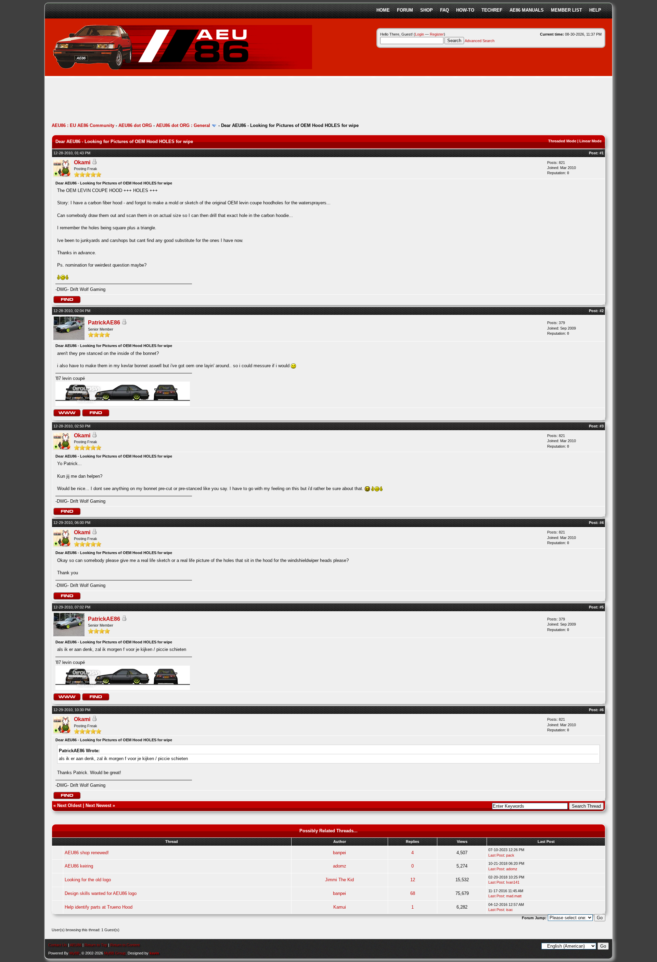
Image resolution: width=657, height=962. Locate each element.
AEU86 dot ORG (135, 125)
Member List (566, 10)
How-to (465, 10)
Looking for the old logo (88, 879)
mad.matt (513, 896)
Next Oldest (69, 805)
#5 (602, 607)
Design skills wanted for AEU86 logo (101, 893)
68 (412, 893)
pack (510, 855)
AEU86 (75, 945)
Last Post (496, 855)
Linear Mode (590, 141)
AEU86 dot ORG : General (183, 125)
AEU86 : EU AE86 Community (83, 125)
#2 (602, 311)
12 (412, 879)
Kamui (339, 907)
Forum (405, 10)
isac (509, 910)
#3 (602, 426)
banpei (339, 852)
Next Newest (98, 805)
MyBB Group (115, 953)
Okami (82, 162)
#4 (602, 523)
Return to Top (96, 945)
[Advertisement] (176, 101)
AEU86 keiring (79, 866)
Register (437, 34)
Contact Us (57, 945)
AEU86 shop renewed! (87, 852)
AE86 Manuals (527, 10)
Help (595, 10)
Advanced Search (479, 41)
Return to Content (125, 945)
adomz (339, 866)
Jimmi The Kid (339, 879)
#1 (602, 153)
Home (383, 10)
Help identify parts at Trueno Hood (98, 907)
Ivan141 (512, 882)
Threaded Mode (562, 141)
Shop (426, 10)
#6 (602, 710)
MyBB (74, 953)
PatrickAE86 (104, 322)
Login (419, 34)
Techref (491, 10)
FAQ (444, 10)
